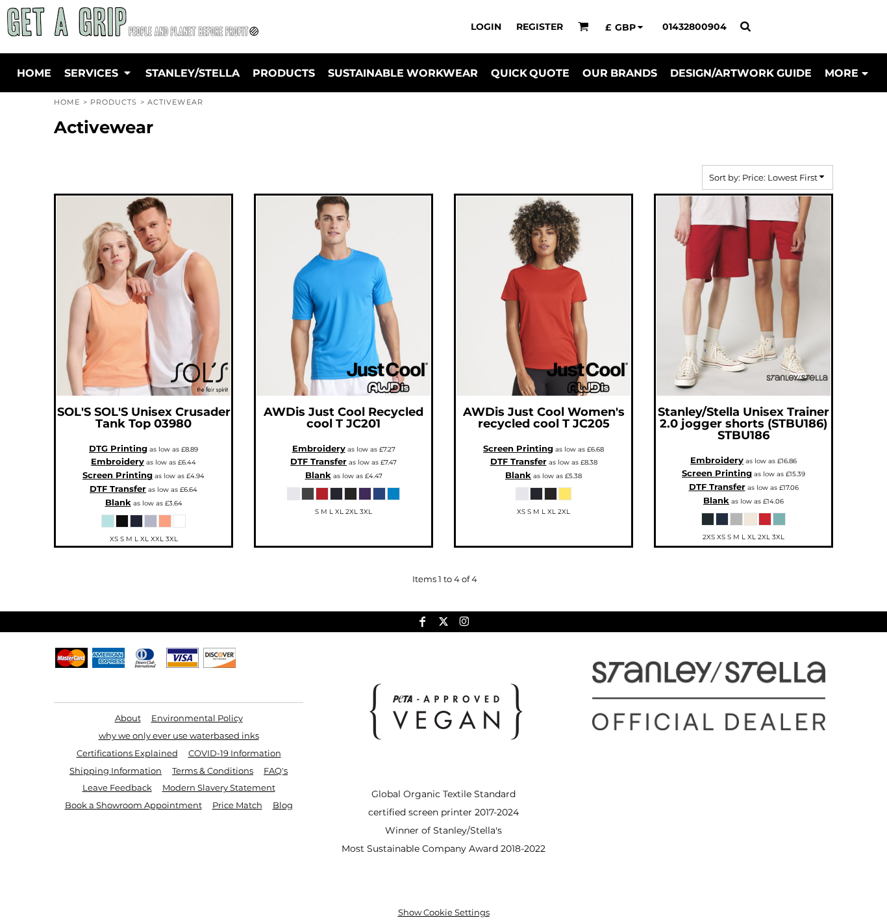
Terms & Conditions (212, 770)
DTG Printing (118, 448)
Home (67, 102)
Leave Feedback (117, 787)
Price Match (237, 805)
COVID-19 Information (234, 753)
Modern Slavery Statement (218, 787)
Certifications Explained (127, 753)
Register (539, 26)
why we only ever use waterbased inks (179, 735)
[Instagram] (464, 622)
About (128, 718)
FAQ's (276, 770)
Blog (283, 805)
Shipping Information (115, 770)
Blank (118, 502)
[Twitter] (443, 622)
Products (114, 102)
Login (486, 26)
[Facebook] (423, 622)
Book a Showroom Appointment (133, 805)
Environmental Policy (197, 718)
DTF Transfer (118, 488)
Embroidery (117, 461)
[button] (583, 26)
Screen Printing (117, 475)
